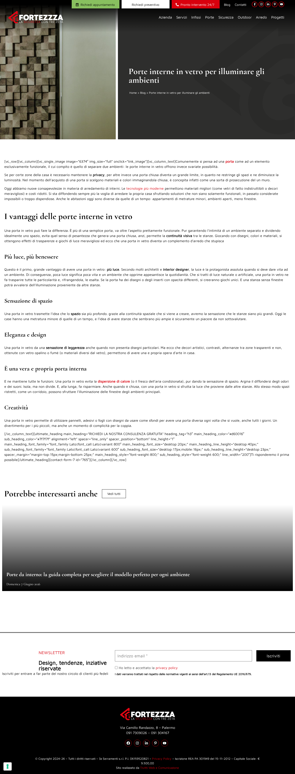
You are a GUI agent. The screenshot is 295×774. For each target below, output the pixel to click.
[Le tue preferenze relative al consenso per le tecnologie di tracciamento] (7, 766)
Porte (209, 17)
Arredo (261, 17)
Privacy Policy (161, 758)
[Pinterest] (275, 4)
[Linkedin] (268, 4)
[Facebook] (254, 4)
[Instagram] (261, 4)
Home (133, 92)
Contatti (240, 4)
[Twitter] (146, 743)
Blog (227, 4)
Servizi (181, 17)
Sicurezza (225, 17)
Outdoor (245, 17)
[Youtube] (281, 4)
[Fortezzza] (35, 17)
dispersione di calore (114, 381)
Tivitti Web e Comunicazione (159, 767)
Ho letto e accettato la (148, 668)
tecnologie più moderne (145, 188)
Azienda (165, 17)
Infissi (196, 17)
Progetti (277, 17)
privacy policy (167, 668)
